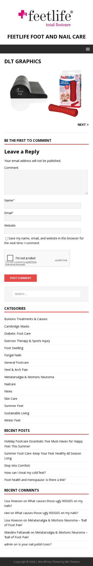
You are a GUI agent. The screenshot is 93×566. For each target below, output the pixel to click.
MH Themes (72, 562)
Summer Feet (13, 406)
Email (8, 213)
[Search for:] (47, 294)
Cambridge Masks (16, 326)
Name (8, 200)
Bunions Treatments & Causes (25, 319)
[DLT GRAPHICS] (46, 116)
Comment (11, 168)
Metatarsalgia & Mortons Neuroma (29, 377)
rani (7, 513)
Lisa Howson (13, 501)
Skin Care (10, 399)
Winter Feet (12, 420)
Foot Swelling (13, 348)
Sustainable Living (16, 413)
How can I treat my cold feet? (25, 473)
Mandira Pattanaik (17, 532)
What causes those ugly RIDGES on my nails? (46, 513)
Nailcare (10, 384)
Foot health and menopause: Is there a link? (35, 480)
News (8, 391)
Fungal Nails (12, 355)
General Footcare (16, 362)
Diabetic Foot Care (17, 333)
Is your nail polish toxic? (34, 544)
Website (10, 225)
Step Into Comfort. (17, 465)
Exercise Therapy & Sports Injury (27, 341)
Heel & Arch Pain (16, 370)
